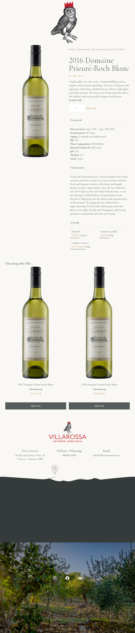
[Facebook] (67, 578)
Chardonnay (83, 49)
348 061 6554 (69, 455)
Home (72, 49)
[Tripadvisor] (80, 578)
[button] (6, 22)
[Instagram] (54, 578)
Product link (75, 100)
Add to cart (91, 108)
